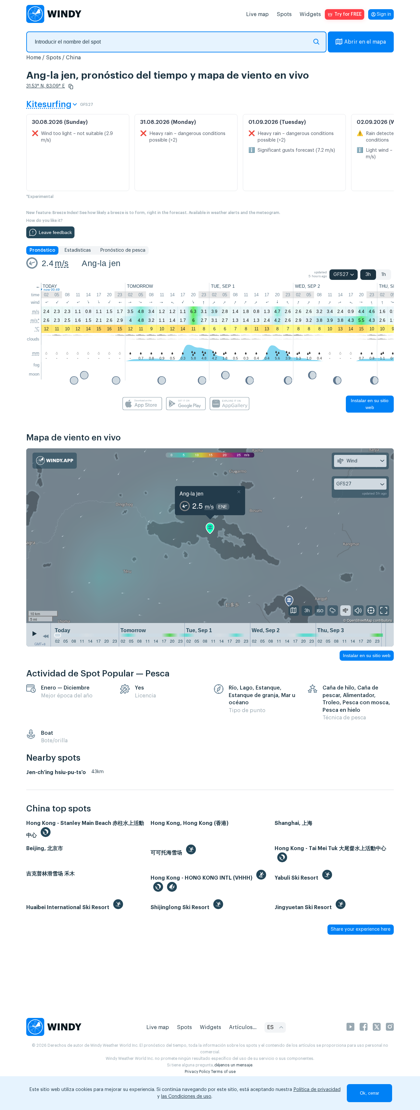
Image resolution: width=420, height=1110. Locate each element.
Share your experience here (360, 929)
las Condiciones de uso (186, 1096)
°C (37, 328)
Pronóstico (42, 250)
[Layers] (293, 610)
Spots (284, 14)
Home (33, 57)
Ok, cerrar (369, 1093)
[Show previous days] (46, 636)
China (73, 57)
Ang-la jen (101, 263)
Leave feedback (55, 232)
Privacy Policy (197, 1072)
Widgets (310, 14)
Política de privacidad (317, 1089)
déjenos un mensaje (233, 1065)
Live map (257, 14)
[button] (71, 86)
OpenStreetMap (359, 620)
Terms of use (223, 1072)
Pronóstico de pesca (122, 250)
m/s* (35, 320)
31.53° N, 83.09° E (45, 86)
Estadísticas (77, 250)
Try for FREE (348, 14)
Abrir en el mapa (365, 42)
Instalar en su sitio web (369, 404)
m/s (62, 263)
